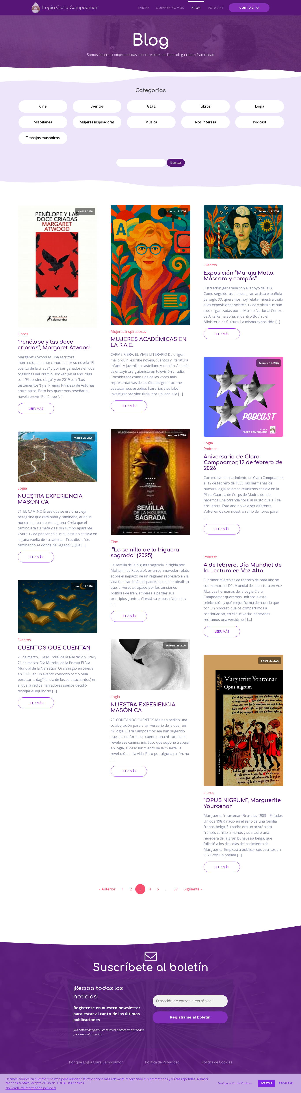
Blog (196, 8)
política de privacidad (130, 1030)
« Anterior (107, 889)
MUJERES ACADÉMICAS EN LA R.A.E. (148, 342)
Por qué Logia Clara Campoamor (96, 1062)
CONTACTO (249, 8)
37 (176, 889)
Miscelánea (42, 122)
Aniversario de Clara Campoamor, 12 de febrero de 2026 (243, 462)
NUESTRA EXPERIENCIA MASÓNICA (50, 499)
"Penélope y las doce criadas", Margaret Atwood (54, 345)
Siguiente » (193, 889)
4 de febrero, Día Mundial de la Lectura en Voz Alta (243, 568)
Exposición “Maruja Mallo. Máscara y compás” (239, 276)
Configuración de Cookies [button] (234, 1083)
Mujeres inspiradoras (97, 122)
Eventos (97, 106)
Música (151, 122)
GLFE (151, 106)
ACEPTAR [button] (266, 1083)
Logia (259, 106)
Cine (42, 106)
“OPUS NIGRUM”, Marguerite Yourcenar (242, 803)
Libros (205, 106)
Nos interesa (205, 122)
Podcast (216, 8)
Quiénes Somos (170, 8)
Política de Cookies (216, 1062)
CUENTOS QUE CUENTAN (54, 648)
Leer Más (35, 408)
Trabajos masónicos (43, 137)
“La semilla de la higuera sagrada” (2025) (145, 553)
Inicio (143, 8)
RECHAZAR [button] (286, 1083)
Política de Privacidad (162, 1062)
